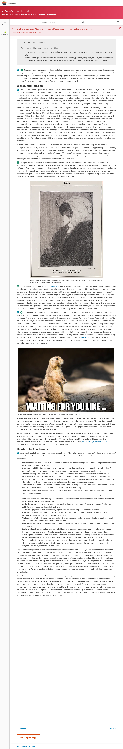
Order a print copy (28, 737)
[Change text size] (118, 22)
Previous (22, 728)
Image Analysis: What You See (95, 441)
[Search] (83, 22)
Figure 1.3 (54, 286)
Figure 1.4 (85, 337)
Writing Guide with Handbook (17, 11)
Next (112, 728)
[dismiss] (120, 28)
